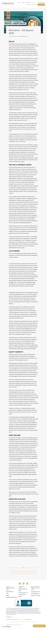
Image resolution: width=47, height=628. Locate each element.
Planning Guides (41, 2)
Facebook (15, 572)
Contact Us (33, 4)
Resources (34, 2)
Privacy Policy (12, 621)
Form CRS (35, 621)
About (22, 2)
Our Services (28, 2)
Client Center (41, 4)
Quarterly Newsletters (22, 36)
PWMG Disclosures (22, 619)
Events (28, 4)
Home (19, 2)
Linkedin (32, 572)
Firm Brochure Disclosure (19, 621)
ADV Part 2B (25, 621)
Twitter (23, 572)
